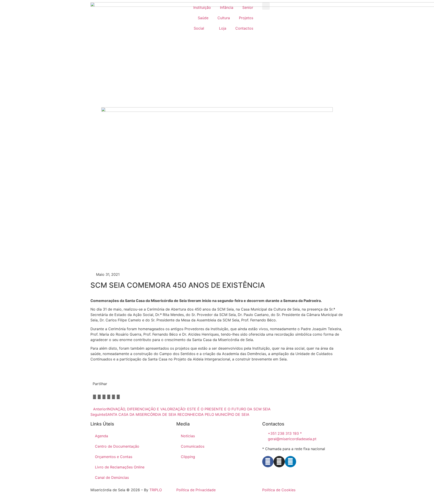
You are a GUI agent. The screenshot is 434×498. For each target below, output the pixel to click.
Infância (226, 7)
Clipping (188, 456)
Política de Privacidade (196, 490)
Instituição (202, 7)
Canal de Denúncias (112, 477)
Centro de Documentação (117, 446)
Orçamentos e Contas (113, 456)
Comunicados (192, 446)
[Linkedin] (290, 461)
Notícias (188, 436)
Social (199, 28)
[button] (266, 6)
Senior (247, 7)
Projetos (246, 18)
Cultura (223, 18)
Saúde (203, 18)
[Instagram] (279, 461)
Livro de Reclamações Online (119, 467)
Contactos (244, 28)
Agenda (101, 436)
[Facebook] (268, 461)
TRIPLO (155, 490)
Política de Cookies (278, 490)
